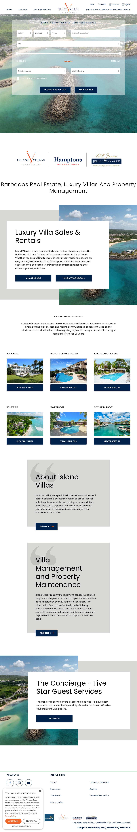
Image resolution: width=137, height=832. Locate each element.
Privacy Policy (57, 802)
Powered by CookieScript (22, 826)
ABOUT (127, 10)
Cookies (93, 789)
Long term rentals (84, 23)
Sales (44, 23)
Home (9, 10)
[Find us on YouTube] (28, 782)
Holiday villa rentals (74, 278)
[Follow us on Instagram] (19, 782)
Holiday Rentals (60, 23)
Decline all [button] (31, 821)
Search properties (55, 89)
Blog (92, 4)
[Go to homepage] (68, 7)
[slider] (68, 53)
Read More (45, 526)
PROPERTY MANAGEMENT (111, 10)
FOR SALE (23, 10)
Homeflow (124, 827)
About (53, 782)
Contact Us (56, 795)
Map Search (86, 89)
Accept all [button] (13, 821)
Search (103, 4)
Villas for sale (33, 278)
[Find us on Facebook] (10, 782)
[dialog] (23, 808)
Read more (45, 633)
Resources (55, 789)
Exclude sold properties (35, 78)
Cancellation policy (99, 795)
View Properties (25, 387)
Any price (68, 61)
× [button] (40, 791)
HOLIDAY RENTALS (42, 10)
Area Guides (92, 10)
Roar (102, 827)
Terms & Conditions (99, 782)
